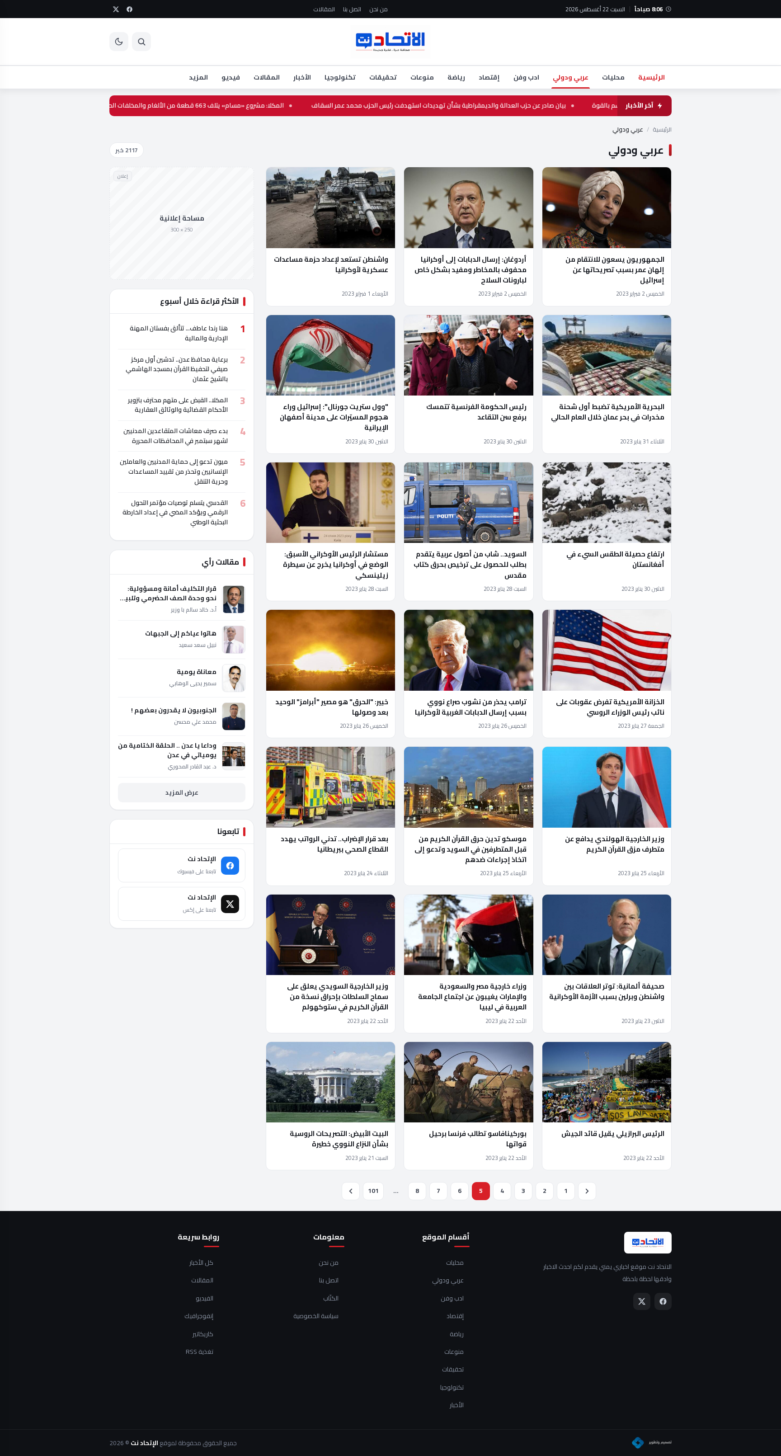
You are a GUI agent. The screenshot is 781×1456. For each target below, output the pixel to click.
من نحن (378, 9)
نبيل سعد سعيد (197, 645)
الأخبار (302, 77)
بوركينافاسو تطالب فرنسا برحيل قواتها (478, 1138)
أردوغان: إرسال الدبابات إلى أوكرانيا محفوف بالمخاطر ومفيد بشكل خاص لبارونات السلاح (470, 270)
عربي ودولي (570, 77)
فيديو (230, 77)
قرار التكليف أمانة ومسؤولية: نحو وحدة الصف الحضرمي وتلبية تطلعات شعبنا (168, 593)
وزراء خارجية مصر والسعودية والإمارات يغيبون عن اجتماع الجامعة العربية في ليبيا (472, 997)
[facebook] (129, 9)
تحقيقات (383, 77)
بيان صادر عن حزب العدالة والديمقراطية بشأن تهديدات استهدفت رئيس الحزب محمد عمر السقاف (520, 105)
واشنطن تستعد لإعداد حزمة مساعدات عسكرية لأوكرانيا (331, 264)
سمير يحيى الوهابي (192, 683)
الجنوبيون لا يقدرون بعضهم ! (173, 710)
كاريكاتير (203, 1334)
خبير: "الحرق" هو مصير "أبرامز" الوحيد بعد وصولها (331, 707)
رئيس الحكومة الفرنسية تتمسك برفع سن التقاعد (476, 412)
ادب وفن (526, 77)
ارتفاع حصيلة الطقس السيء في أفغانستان (615, 559)
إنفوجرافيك (198, 1316)
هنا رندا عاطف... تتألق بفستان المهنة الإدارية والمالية (179, 333)
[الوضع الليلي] (118, 41)
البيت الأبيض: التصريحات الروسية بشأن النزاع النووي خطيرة (339, 1138)
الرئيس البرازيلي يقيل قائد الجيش (612, 1133)
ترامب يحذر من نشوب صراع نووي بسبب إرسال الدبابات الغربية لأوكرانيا (471, 707)
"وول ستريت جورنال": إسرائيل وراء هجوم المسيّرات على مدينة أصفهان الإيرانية (334, 417)
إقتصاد (489, 77)
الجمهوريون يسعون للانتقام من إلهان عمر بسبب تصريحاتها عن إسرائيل (614, 270)
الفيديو (204, 1298)
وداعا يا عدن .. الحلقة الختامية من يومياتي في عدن (167, 750)
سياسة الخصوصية (316, 1316)
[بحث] (141, 41)
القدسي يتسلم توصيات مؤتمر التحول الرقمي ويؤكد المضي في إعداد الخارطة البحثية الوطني (175, 512)
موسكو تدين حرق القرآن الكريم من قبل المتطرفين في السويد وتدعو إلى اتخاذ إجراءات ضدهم (470, 849)
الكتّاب (331, 1298)
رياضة (456, 77)
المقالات (324, 9)
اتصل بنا (352, 9)
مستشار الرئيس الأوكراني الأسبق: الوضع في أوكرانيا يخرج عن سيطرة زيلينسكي (335, 564)
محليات (613, 77)
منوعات (422, 77)
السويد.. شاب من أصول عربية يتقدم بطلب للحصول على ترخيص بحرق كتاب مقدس (470, 564)
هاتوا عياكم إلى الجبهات (180, 633)
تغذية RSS (199, 1352)
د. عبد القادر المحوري (192, 766)
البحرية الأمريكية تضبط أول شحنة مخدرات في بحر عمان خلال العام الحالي (607, 412)
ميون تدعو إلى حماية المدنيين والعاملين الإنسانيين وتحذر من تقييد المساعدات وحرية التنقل (174, 471)
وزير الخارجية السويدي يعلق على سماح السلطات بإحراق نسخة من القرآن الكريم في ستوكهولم (337, 997)
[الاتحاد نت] (390, 41)
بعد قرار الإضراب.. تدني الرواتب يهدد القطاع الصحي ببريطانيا (334, 844)
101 (373, 1191)
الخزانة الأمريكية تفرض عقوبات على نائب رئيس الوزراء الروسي (610, 707)
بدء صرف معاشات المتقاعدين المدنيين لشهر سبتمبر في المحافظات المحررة (175, 436)
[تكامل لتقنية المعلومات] (652, 1443)
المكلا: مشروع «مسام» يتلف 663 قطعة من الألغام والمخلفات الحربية (273, 105)
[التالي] (351, 1191)
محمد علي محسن (195, 721)
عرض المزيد (181, 792)
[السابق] (587, 1191)
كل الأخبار (201, 1263)
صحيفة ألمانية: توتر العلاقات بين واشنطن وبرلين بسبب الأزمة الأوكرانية (606, 991)
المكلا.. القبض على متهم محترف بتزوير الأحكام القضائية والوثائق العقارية (178, 405)
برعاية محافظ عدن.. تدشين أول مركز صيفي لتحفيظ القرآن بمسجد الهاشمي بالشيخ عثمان (177, 369)
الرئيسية (651, 77)
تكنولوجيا (340, 77)
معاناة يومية (196, 672)
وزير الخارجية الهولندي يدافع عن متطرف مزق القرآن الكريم (614, 844)
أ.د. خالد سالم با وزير (193, 609)
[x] (115, 9)
